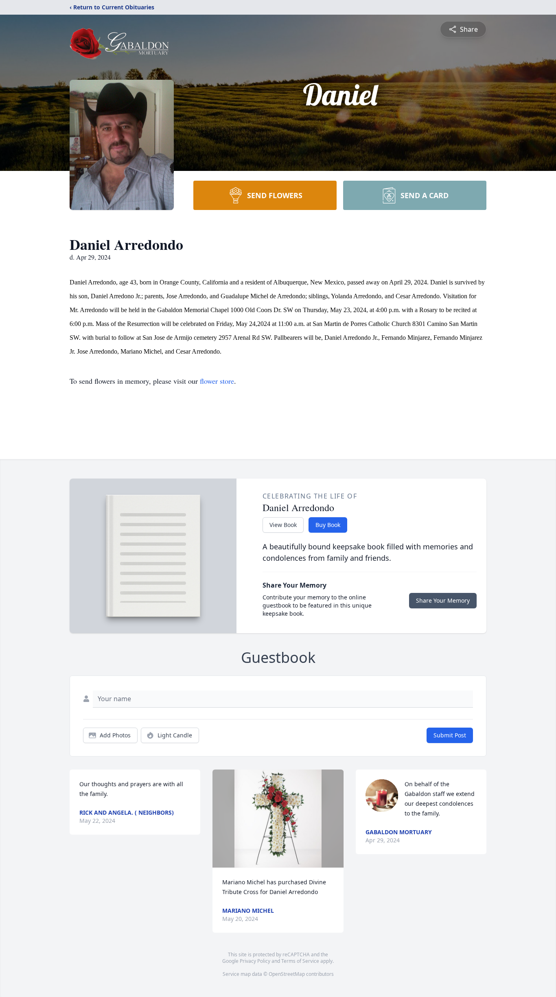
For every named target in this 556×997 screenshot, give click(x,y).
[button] (278, 819)
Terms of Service (300, 961)
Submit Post (449, 735)
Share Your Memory (443, 600)
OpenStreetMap (287, 974)
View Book (283, 525)
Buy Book (327, 525)
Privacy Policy (255, 961)
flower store (217, 381)
